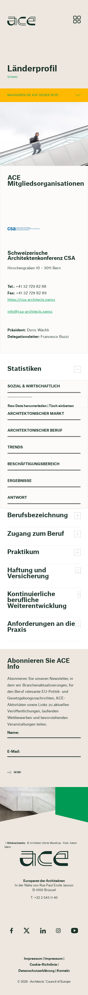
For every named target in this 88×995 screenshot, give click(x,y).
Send (17, 772)
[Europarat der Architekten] (44, 858)
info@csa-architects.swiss (30, 311)
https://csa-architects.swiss (31, 300)
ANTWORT (17, 497)
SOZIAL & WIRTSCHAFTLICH (33, 386)
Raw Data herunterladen (27, 406)
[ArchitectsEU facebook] (11, 930)
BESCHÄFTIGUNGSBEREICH (33, 464)
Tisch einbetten (61, 406)
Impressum (33, 958)
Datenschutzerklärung (36, 970)
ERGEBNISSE (19, 481)
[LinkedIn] (43, 930)
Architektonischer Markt (35, 413)
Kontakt (63, 970)
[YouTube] (74, 930)
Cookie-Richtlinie (43, 964)
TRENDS (15, 447)
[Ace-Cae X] (26, 930)
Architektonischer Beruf (34, 430)
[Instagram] (58, 930)
